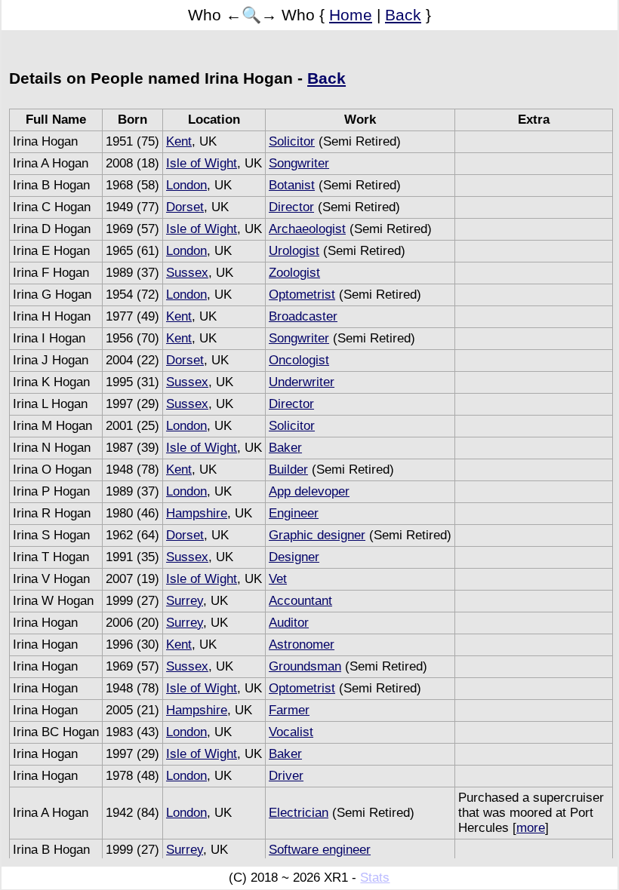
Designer (294, 557)
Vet (278, 579)
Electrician (298, 813)
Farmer (289, 710)
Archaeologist (307, 229)
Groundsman (305, 666)
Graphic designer (317, 535)
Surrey (184, 601)
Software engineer (320, 849)
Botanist (292, 185)
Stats (375, 877)
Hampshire (196, 513)
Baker (285, 447)
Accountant (300, 601)
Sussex (187, 272)
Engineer (294, 513)
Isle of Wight (201, 163)
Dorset (185, 207)
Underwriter (301, 382)
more (530, 828)
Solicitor (292, 141)
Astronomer (301, 644)
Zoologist (294, 272)
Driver (286, 776)
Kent (179, 141)
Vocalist (291, 732)
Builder (288, 469)
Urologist (294, 251)
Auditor (289, 622)
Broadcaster (303, 316)
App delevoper (309, 491)
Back (403, 14)
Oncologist (299, 360)
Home (350, 14)
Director (291, 207)
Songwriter (299, 163)
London (186, 185)
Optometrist (302, 294)
